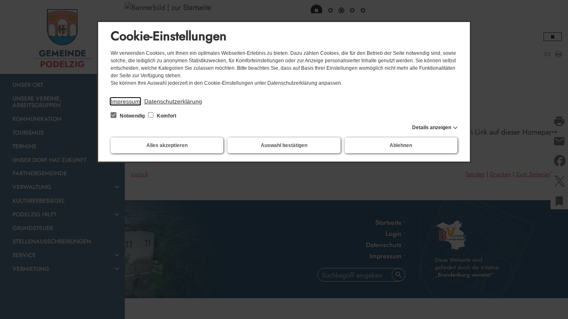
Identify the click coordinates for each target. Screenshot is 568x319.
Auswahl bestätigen (284, 145)
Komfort (166, 116)
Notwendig (132, 116)
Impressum (125, 101)
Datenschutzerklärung (173, 101)
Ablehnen (401, 145)
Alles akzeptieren (167, 145)
